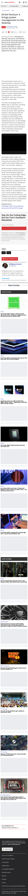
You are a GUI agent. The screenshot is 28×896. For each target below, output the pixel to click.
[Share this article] (3, 32)
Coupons (4, 879)
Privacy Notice (22, 234)
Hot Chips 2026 (14, 6)
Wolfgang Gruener (12, 26)
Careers (4, 882)
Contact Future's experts (8, 859)
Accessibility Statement (8, 869)
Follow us (15, 32)
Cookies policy (5, 865)
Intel (3, 253)
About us (4, 876)
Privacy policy (5, 862)
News (3, 27)
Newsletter (23, 32)
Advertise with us (6, 872)
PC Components (5, 10)
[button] (26, 2)
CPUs (13, 10)
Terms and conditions (7, 855)
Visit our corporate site (14, 844)
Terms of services (20, 232)
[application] (14, 142)
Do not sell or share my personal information (13, 886)
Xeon (8, 253)
